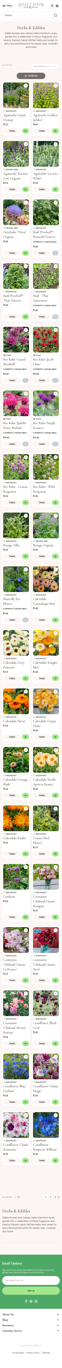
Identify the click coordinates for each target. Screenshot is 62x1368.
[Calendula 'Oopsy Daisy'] (46, 701)
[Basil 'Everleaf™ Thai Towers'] (16, 275)
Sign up (31, 1291)
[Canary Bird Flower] (46, 818)
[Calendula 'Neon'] (16, 701)
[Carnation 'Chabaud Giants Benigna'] (46, 876)
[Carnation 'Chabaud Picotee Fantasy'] (16, 1003)
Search (8, 15)
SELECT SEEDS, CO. (34, 1346)
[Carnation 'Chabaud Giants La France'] (16, 939)
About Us (8, 1314)
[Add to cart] (25, 130)
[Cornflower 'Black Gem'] (46, 1003)
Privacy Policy (33, 1353)
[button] (26, 1301)
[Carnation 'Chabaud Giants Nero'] (46, 939)
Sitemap (46, 1353)
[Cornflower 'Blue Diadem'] (16, 1066)
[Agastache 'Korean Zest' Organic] (16, 153)
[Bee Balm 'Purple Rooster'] (46, 403)
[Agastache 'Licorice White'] (46, 153)
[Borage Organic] (46, 525)
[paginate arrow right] (58, 1197)
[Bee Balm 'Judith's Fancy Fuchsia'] (16, 403)
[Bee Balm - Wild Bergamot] (46, 466)
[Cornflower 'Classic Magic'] (46, 1066)
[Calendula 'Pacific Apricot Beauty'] (46, 759)
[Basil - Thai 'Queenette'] (46, 275)
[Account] (52, 5)
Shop (5, 1320)
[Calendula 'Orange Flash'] (16, 759)
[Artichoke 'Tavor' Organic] (16, 212)
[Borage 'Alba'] (16, 525)
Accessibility (18, 1353)
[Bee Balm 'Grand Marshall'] (16, 339)
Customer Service (12, 1331)
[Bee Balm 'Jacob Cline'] (46, 339)
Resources (8, 1325)
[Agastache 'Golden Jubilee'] (46, 95)
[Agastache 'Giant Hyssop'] (16, 95)
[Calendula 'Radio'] (16, 818)
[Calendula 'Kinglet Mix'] (46, 642)
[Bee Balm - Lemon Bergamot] (16, 466)
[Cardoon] (16, 876)
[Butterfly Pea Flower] (16, 579)
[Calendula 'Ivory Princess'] (16, 642)
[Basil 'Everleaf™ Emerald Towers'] (46, 212)
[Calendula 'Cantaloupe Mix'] (46, 579)
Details (12, 131)
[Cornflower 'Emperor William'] (46, 1124)
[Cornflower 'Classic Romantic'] (16, 1124)
